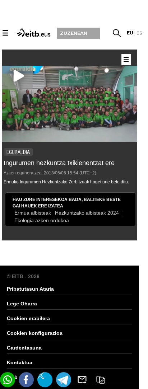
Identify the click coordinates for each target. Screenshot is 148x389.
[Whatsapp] (7, 379)
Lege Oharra (22, 303)
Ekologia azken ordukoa (41, 220)
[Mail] (82, 379)
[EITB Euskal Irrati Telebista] (32, 32)
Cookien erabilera (28, 318)
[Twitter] (44, 379)
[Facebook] (26, 379)
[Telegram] (63, 379)
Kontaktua (19, 362)
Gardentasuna (24, 348)
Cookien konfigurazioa (35, 333)
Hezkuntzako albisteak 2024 (87, 213)
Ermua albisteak (32, 213)
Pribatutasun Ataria (30, 289)
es (139, 33)
